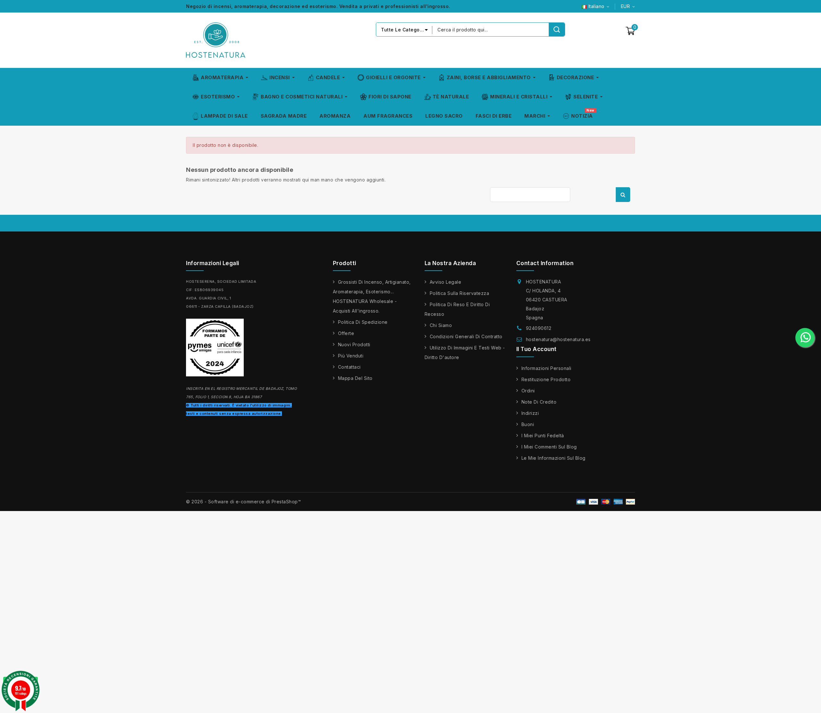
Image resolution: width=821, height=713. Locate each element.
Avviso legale (445, 282)
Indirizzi (530, 413)
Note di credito (539, 402)
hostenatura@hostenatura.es (558, 339)
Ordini (528, 390)
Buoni (527, 424)
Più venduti (351, 355)
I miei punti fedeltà (542, 435)
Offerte (346, 333)
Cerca (623, 194)
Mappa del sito (355, 378)
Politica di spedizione (363, 322)
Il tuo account (536, 349)
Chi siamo (441, 325)
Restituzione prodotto (546, 379)
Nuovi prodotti (354, 344)
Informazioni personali (546, 368)
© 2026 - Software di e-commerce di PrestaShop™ (243, 501)
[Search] (557, 29)
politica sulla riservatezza (459, 293)
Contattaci (349, 367)
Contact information (545, 263)
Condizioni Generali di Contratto (466, 336)
